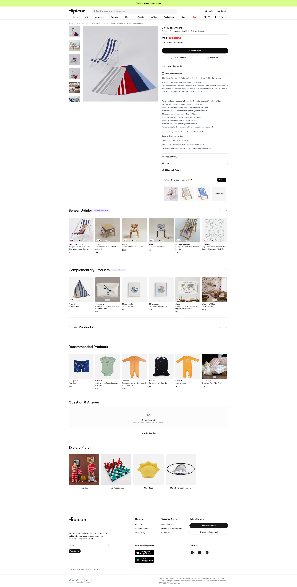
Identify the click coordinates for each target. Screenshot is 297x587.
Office (154, 17)
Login (210, 11)
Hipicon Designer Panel (209, 532)
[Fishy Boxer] (81, 366)
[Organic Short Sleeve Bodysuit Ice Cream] (107, 366)
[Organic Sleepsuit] (187, 366)
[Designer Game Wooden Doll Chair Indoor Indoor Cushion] (81, 230)
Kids (183, 17)
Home (75, 17)
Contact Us (165, 533)
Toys (91, 23)
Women (114, 17)
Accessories (84, 23)
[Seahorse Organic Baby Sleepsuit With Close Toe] (134, 366)
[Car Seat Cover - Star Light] (161, 366)
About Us (138, 524)
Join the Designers (209, 526)
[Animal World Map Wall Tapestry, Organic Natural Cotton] (187, 289)
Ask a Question (150, 433)
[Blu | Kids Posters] (134, 289)
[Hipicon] (77, 11)
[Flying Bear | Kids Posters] (161, 289)
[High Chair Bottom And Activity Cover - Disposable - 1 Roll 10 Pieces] (214, 230)
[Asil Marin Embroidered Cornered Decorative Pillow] (107, 289)
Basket (223, 11)
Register (73, 551)
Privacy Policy (140, 533)
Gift (209, 17)
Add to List (214, 58)
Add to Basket (195, 51)
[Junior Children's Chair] (161, 230)
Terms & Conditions (142, 529)
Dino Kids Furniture (102, 23)
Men (127, 17)
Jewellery (99, 17)
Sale (194, 17)
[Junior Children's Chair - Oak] (134, 230)
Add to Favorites (179, 58)
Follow (221, 180)
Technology (169, 17)
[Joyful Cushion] (81, 289)
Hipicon (71, 23)
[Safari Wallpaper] (214, 289)
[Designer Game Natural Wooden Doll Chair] (187, 230)
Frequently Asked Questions (171, 529)
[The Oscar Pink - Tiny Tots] (214, 366)
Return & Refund (167, 524)
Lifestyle (140, 17)
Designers (222, 17)
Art (86, 17)
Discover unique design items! (148, 3)
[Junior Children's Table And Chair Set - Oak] (107, 230)
